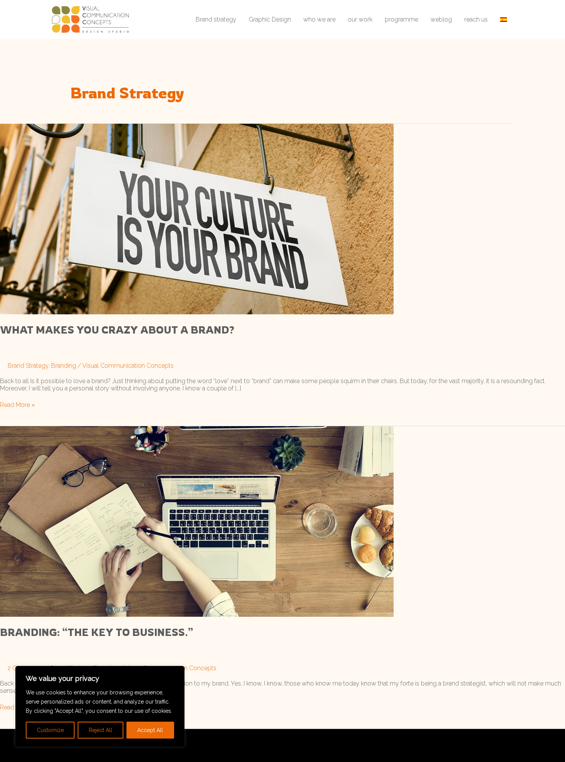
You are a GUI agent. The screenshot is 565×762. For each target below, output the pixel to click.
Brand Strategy (28, 365)
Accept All (150, 730)
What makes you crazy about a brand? (117, 330)
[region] (99, 706)
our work (360, 19)
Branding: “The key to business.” (96, 632)
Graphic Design (270, 19)
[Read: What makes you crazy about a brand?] (197, 218)
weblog (441, 19)
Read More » (17, 404)
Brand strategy (216, 19)
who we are (319, 19)
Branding (63, 365)
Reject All (100, 730)
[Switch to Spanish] (503, 19)
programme (401, 19)
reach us (476, 19)
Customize (50, 730)
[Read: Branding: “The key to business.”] (197, 521)
